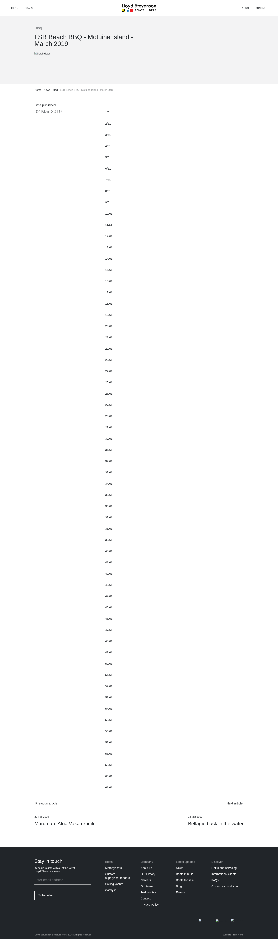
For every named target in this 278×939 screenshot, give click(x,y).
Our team (147, 886)
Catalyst (110, 890)
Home (37, 90)
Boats (29, 8)
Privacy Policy (150, 904)
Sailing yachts (114, 884)
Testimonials (149, 892)
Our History (148, 874)
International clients (223, 874)
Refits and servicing (224, 868)
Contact (261, 8)
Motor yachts (113, 868)
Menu (14, 8)
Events (180, 892)
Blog (55, 90)
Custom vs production (225, 886)
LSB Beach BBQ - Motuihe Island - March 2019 (87, 90)
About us (146, 868)
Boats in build (184, 874)
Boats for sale (185, 880)
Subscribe (45, 895)
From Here (237, 934)
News (245, 8)
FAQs (215, 880)
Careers (146, 880)
